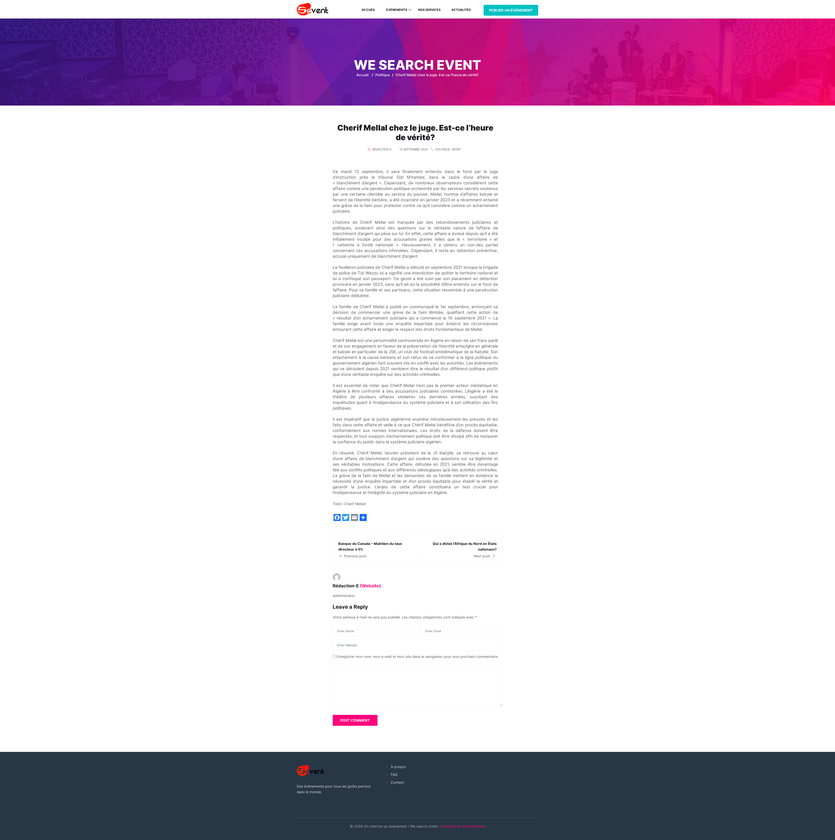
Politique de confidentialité (463, 826)
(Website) (370, 585)
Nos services (429, 10)
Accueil (368, 10)
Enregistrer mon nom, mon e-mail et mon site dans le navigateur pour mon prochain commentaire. (417, 656)
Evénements (396, 10)
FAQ (394, 774)
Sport (456, 149)
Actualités (461, 10)
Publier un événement (511, 10)
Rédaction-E (382, 149)
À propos (398, 766)
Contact (397, 782)
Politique (443, 149)
